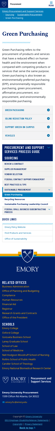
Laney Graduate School (15, 341)
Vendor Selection (13, 174)
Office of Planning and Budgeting (20, 291)
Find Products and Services (18, 233)
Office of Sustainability (16, 238)
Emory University (34, 416)
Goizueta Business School (16, 337)
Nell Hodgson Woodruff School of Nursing (25, 355)
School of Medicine (12, 350)
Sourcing (9, 14)
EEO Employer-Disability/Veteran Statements (27, 420)
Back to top (26, 428)
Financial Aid (9, 304)
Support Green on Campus (19, 127)
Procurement (15, 4)
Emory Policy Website (15, 227)
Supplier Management (16, 169)
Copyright (17, 424)
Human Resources (12, 300)
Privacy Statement (33, 424)
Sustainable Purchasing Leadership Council (26, 204)
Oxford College (10, 333)
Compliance (8, 295)
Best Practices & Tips (15, 184)
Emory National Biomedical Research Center (26, 368)
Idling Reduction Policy (18, 118)
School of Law (10, 346)
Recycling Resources (15, 199)
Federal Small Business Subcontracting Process (25, 210)
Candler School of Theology (17, 364)
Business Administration (15, 286)
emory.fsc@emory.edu (16, 402)
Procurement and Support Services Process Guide (24, 149)
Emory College (10, 328)
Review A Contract (14, 163)
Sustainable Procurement (29, 14)
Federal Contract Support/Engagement (25, 179)
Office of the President (14, 317)
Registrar (7, 309)
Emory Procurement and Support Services (22, 11)
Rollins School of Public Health (19, 359)
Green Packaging (14, 110)
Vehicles (10, 135)
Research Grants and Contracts (19, 313)
